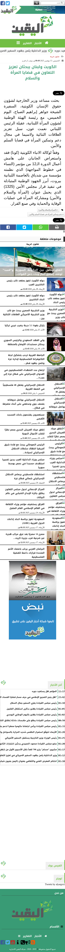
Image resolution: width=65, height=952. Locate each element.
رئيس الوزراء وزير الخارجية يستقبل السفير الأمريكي (31, 738)
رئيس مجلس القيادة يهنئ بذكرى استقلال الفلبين (32, 709)
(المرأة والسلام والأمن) (47, 210)
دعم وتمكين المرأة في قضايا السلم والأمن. (45, 214)
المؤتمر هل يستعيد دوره (44, 691)
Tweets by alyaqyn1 (55, 884)
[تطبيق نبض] (32, 619)
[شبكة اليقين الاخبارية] (32, 580)
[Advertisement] (32, 659)
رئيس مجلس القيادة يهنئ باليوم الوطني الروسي (31, 715)
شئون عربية (54, 56)
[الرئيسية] (47, 43)
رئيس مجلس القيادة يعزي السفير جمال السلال (33, 703)
